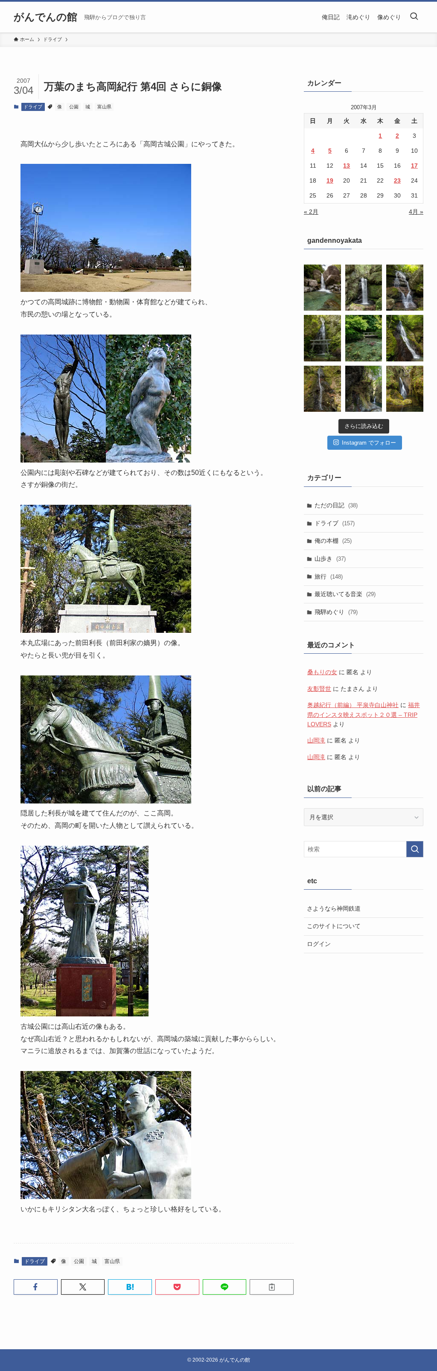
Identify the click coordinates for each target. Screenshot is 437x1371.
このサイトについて (334, 926)
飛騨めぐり (336, 611)
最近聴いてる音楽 (345, 594)
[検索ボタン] (414, 17)
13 (346, 165)
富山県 (104, 106)
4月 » (416, 211)
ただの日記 (336, 505)
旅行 (329, 576)
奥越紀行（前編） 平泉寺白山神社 (353, 705)
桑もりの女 (322, 672)
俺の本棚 (333, 540)
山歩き (330, 558)
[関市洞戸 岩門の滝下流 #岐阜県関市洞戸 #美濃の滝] (404, 288)
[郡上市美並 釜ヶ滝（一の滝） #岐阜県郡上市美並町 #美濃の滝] (363, 389)
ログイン (319, 943)
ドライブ (32, 106)
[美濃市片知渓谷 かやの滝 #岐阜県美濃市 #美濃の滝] (322, 288)
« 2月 (311, 211)
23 (397, 180)
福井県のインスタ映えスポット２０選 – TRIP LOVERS (363, 715)
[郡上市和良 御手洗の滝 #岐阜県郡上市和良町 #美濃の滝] (404, 338)
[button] (36, 1287)
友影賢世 (319, 688)
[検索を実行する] (414, 849)
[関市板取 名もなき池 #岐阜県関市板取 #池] (363, 338)
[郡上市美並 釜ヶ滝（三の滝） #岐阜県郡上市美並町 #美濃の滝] (404, 389)
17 (414, 165)
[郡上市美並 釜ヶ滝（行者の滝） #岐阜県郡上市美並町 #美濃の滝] (322, 389)
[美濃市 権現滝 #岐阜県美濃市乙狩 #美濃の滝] (363, 288)
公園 (74, 106)
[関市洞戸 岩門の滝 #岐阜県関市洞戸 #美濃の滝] (322, 338)
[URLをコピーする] (272, 1287)
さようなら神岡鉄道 (334, 908)
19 (329, 180)
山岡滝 (316, 740)
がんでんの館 (45, 17)
